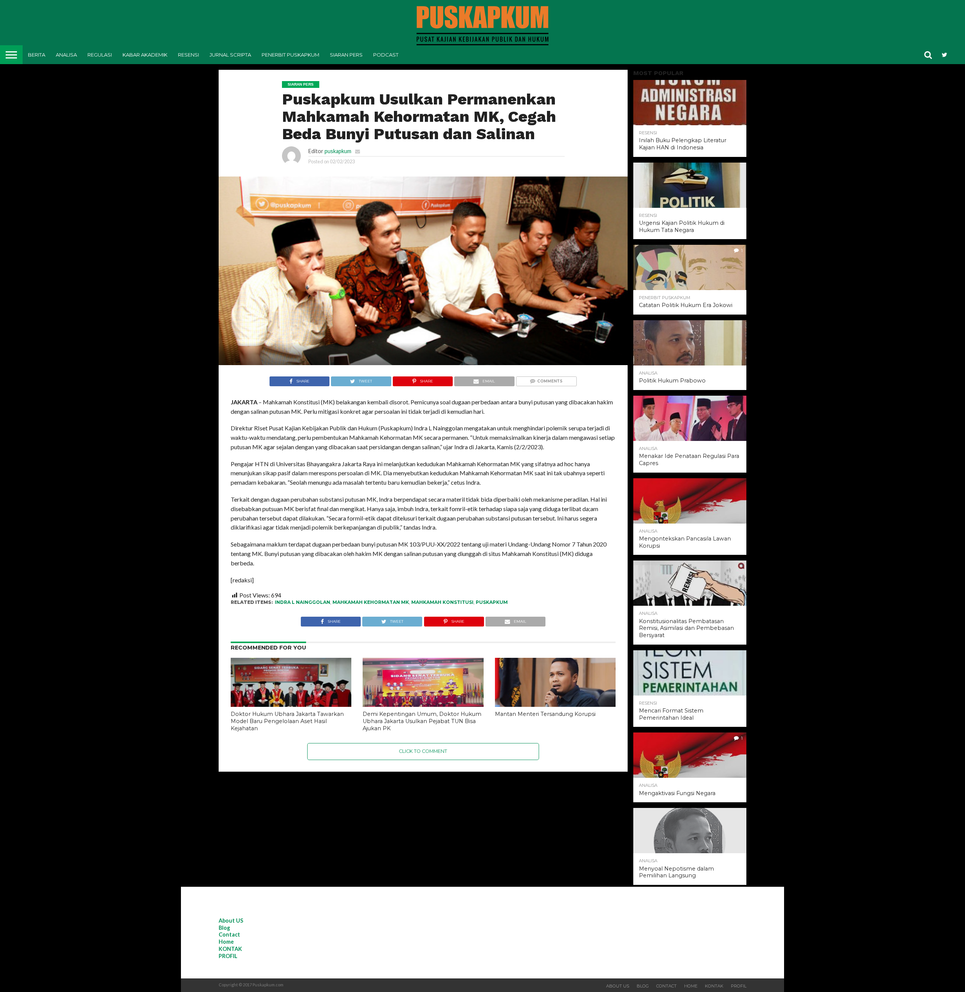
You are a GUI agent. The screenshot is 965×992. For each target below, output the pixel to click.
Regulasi (99, 55)
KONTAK (230, 949)
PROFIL (228, 956)
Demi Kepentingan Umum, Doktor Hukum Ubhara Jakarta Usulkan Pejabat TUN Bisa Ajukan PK (422, 721)
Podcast (385, 55)
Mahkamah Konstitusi (442, 602)
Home (226, 941)
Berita (36, 55)
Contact (229, 934)
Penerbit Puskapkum (290, 55)
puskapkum (338, 151)
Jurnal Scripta (230, 55)
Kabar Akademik (145, 55)
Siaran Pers (346, 55)
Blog (224, 927)
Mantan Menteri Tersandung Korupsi (545, 714)
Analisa (66, 55)
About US (231, 920)
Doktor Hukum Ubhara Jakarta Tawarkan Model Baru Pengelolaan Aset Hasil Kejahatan (287, 721)
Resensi (188, 55)
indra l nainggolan (302, 602)
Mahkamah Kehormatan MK (370, 602)
